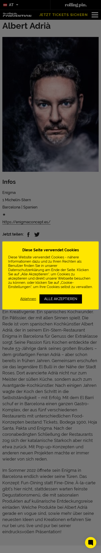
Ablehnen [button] (28, 299)
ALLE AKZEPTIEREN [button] (60, 299)
